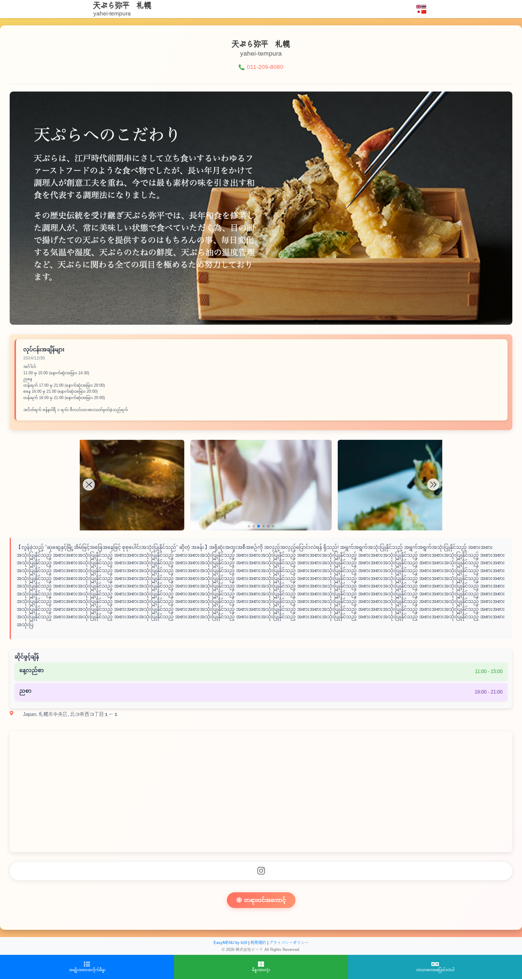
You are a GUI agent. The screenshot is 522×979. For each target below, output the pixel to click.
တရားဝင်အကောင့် (265, 900)
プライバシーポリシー (289, 942)
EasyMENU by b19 (230, 942)
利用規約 (258, 942)
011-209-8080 (265, 67)
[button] (249, 526)
